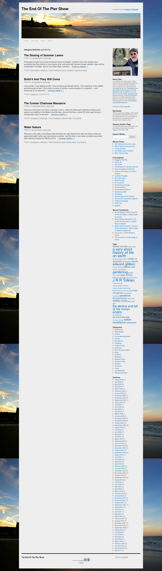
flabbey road (129, 266)
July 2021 (118, 509)
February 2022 (120, 493)
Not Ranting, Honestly (122, 185)
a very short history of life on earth (123, 252)
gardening (43, 70)
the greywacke (117, 315)
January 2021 (119, 521)
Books (43, 40)
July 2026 (118, 382)
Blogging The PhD (121, 160)
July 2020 (118, 532)
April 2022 (118, 489)
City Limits (118, 164)
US (123, 130)
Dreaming (118, 343)
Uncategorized (120, 370)
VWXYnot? (118, 203)
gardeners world (59, 142)
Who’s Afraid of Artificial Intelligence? (126, 229)
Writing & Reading (121, 373)
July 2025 (118, 405)
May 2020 (118, 537)
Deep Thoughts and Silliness (125, 169)
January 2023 (119, 468)
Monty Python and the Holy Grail (122, 291)
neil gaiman (118, 292)
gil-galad (130, 273)
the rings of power (118, 320)
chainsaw (64, 118)
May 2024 (118, 434)
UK (127, 130)
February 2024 (120, 441)
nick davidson (127, 293)
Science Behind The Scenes (124, 196)
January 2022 (119, 496)
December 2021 (120, 498)
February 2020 (120, 543)
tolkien (127, 319)
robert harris (131, 298)
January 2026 (119, 393)
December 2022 (120, 471)
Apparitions (119, 329)
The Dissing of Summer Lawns (43, 55)
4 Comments (77, 118)
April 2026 (118, 386)
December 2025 (120, 395)
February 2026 (120, 391)
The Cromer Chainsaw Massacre (45, 103)
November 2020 (120, 525)
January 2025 (119, 416)
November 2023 (120, 448)
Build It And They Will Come (42, 79)
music (135, 290)
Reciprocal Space (121, 192)
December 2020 (120, 523)
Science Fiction (120, 359)
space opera (131, 301)
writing (125, 93)
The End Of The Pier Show (45, 8)
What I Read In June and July (125, 146)
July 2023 (118, 457)
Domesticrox (35, 70)
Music (50, 40)
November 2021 (120, 500)
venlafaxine (119, 322)
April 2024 (118, 436)
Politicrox (118, 354)
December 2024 (120, 418)
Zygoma (117, 205)
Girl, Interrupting (120, 178)
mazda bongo (126, 288)
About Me (34, 40)
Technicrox (118, 366)
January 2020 (119, 546)
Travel (117, 368)
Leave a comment (81, 70)
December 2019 (120, 548)
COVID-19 (132, 258)
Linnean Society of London (121, 286)
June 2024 (118, 432)
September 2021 (120, 505)
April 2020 (118, 539)
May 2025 (118, 409)
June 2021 (118, 512)
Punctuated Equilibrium (123, 189)
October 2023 (119, 450)
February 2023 (120, 466)
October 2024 (119, 423)
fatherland (120, 267)
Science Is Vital (120, 361)
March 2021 (119, 516)
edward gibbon (124, 263)
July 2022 (118, 482)
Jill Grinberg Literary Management (124, 101)
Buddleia (57, 118)
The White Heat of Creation (124, 151)
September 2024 (120, 425)
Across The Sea (120, 148)
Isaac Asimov (127, 274)
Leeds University (118, 283)
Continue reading (80, 66)
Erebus (115, 267)
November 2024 (120, 420)
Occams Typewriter (121, 557)
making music (132, 93)
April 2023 (118, 464)
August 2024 (119, 427)
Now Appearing (120, 187)
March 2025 (119, 414)
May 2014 (118, 550)
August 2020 (119, 530)
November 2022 (120, 473)
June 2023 (118, 459)
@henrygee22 (125, 106)
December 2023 (120, 446)
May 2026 (118, 384)
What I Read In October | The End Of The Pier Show (126, 227)
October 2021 (119, 502)
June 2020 (118, 534)
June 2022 (118, 484)
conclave (124, 259)
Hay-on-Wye (116, 275)
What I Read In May (121, 153)
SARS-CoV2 (120, 301)
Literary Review (117, 288)
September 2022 (120, 477)
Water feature (32, 127)
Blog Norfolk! (119, 332)
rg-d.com (82, 562)
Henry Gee (47, 58)
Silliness (117, 364)
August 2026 (119, 379)
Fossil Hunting (120, 345)
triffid (70, 118)
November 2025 (120, 398)
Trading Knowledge (121, 201)
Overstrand (116, 296)
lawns (64, 70)
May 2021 (118, 514)
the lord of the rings (121, 317)
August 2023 (119, 455)
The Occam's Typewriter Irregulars (126, 198)
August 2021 (119, 507)
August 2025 (119, 402)
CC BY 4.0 (81, 560)
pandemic (125, 295)
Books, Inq (118, 162)
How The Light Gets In (122, 350)
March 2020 (119, 541)
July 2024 (118, 430)
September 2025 (120, 400)
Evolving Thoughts (121, 176)
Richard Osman (120, 298)
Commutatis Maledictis (122, 336)
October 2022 (119, 475)
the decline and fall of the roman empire (125, 309)
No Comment (119, 183)
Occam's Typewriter (131, 9)
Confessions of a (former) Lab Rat (126, 167)
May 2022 (118, 486)
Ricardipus (118, 194)
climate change (117, 259)
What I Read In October (126, 222)
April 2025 (118, 411)
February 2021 (120, 518)
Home (26, 40)
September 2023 (120, 452)
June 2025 (118, 407)
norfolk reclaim (71, 142)
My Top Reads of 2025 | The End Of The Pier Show (126, 213)
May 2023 (118, 461)
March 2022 (119, 491)
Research (118, 357)
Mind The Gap (119, 180)
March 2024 (119, 439)
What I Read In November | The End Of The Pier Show (125, 220)
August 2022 (119, 480)
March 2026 (119, 389)
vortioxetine (131, 322)
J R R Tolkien (124, 280)
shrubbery (70, 70)
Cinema (117, 334)
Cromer (117, 338)
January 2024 (119, 443)
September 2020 (120, 527)
